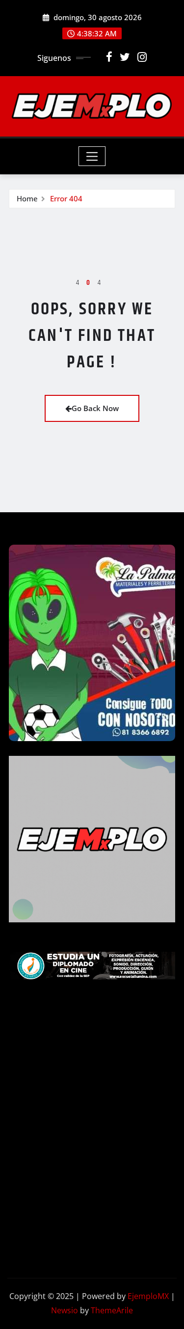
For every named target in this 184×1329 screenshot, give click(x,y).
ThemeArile (112, 1310)
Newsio (64, 1310)
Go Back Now (95, 408)
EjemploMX (148, 1296)
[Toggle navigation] (92, 156)
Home (27, 198)
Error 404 (66, 198)
